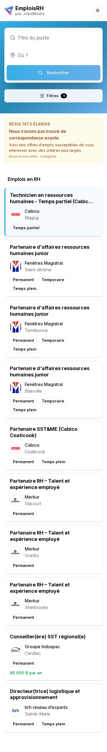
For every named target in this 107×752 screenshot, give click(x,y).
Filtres (55, 95)
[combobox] (53, 55)
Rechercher (58, 72)
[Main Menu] (98, 10)
